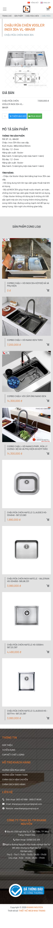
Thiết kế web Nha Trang (32, 910)
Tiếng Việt (35, 3)
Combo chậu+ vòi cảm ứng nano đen (26, 396)
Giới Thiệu (7, 745)
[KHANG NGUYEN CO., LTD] (26, 9)
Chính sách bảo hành (13, 784)
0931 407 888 (22, 799)
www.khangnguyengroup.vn (26, 808)
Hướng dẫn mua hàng (13, 770)
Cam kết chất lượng (13, 754)
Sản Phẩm (18, 16)
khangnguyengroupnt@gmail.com (27, 804)
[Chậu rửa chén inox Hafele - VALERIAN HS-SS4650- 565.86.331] (26, 550)
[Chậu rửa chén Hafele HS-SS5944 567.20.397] (26, 616)
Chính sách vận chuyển (15, 779)
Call (51, 285)
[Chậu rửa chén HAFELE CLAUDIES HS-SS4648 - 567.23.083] (26, 484)
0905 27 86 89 (35, 799)
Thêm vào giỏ (19, 116)
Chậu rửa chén (32, 16)
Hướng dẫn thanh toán (15, 774)
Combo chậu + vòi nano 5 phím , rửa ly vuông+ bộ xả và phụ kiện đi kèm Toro (27, 447)
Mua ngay (36, 116)
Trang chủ (7, 16)
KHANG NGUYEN (35, 907)
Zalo (51, 280)
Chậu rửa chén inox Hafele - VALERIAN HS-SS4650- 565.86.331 (28, 579)
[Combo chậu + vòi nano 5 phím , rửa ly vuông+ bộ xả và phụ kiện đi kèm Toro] (26, 424)
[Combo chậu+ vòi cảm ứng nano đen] (26, 371)
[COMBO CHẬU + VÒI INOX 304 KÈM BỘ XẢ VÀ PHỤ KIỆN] (26, 258)
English (46, 3)
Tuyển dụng (8, 749)
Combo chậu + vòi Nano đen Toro (25, 340)
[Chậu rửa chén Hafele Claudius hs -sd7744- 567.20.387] (26, 682)
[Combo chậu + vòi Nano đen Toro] (26, 316)
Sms (51, 290)
